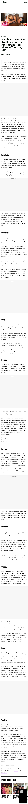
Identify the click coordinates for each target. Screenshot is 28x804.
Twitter (16, 770)
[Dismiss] (26, 790)
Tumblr (12, 765)
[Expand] (21, 790)
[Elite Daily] (4, 2)
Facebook (4, 772)
